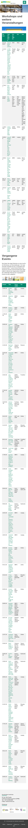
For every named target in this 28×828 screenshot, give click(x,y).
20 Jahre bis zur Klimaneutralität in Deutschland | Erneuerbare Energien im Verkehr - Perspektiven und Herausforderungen (10, 522)
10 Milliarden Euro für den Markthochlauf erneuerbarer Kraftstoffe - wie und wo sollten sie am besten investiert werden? (9, 61)
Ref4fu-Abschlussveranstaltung (10, 291)
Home (4, 824)
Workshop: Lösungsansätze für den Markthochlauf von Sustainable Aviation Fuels (10, 668)
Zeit (23, 34)
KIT (14, 826)
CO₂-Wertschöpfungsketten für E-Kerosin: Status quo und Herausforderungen (10, 381)
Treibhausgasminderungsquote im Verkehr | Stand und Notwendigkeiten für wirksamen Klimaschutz (10, 477)
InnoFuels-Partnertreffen (10, 655)
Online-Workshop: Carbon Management (10, 419)
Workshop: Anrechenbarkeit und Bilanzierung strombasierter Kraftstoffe (10, 742)
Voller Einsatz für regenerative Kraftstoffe (13, 3)
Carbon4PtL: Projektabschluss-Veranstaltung (9, 193)
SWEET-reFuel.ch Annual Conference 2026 (9, 205)
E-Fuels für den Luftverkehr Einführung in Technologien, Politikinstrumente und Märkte (10, 625)
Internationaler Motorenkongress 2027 (8, 239)
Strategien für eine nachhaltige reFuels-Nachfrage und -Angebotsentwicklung (10, 495)
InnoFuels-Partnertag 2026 (10, 309)
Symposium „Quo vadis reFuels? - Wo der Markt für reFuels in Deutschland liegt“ (10, 431)
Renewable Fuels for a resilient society (10, 442)
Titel (9, 284)
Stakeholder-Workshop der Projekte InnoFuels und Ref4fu (10, 300)
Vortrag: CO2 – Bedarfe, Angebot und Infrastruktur (10, 727)
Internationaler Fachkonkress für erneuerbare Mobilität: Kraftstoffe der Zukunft (10, 407)
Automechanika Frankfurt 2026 (9, 182)
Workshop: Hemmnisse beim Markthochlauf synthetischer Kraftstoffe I (10, 757)
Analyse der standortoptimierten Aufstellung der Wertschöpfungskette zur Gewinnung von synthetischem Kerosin (10, 333)
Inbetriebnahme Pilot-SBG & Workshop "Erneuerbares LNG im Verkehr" (10, 540)
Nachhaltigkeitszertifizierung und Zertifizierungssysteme (10, 568)
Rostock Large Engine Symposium (9, 80)
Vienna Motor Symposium (9, 44)
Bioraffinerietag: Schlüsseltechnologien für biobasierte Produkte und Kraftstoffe (9, 167)
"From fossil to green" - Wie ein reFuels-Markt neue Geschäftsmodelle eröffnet (10, 580)
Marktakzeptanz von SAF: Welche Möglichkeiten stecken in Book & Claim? (10, 608)
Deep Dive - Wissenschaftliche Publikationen (10, 318)
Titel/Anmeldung (8, 37)
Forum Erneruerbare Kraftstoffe (9, 248)
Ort (18, 34)
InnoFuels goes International (10, 450)
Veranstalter (13, 36)
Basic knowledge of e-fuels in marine (10, 646)
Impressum (9, 824)
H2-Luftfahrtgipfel (8, 98)
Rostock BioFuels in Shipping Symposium (9, 90)
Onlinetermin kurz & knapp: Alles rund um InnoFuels (10, 638)
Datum (3, 35)
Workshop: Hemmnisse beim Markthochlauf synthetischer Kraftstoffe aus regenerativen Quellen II (10, 713)
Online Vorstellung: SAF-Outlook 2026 (9, 130)
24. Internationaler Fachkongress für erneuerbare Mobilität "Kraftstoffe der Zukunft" (9, 222)
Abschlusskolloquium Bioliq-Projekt (10, 507)
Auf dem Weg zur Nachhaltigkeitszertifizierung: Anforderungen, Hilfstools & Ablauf (10, 460)
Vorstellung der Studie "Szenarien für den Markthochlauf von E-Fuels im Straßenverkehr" (10, 555)
